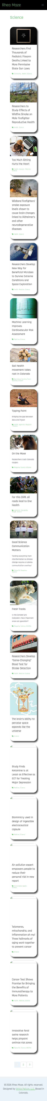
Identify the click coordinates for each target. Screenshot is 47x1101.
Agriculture (17, 379)
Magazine (28, 424)
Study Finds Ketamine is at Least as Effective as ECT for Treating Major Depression (23, 774)
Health (24, 74)
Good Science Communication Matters (20, 546)
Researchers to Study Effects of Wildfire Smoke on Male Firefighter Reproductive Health (23, 114)
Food (28, 379)
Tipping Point (19, 411)
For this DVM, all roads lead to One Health (22, 501)
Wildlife (28, 467)
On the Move (19, 453)
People (14, 512)
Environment (18, 886)
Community (17, 74)
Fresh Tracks (18, 609)
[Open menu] (42, 5)
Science (29, 74)
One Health (24, 510)
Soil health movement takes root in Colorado (21, 370)
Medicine (27, 169)
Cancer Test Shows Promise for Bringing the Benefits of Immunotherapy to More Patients (23, 987)
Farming (24, 379)
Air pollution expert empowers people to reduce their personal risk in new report (23, 873)
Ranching (14, 380)
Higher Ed (22, 424)
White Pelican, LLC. (25, 1088)
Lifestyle (21, 169)
